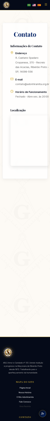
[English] (34, 5)
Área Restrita (25, 406)
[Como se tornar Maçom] (42, 413)
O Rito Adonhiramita (25, 397)
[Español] (39, 5)
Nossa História (25, 392)
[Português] (29, 5)
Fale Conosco (25, 402)
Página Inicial (25, 388)
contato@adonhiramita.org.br (32, 84)
